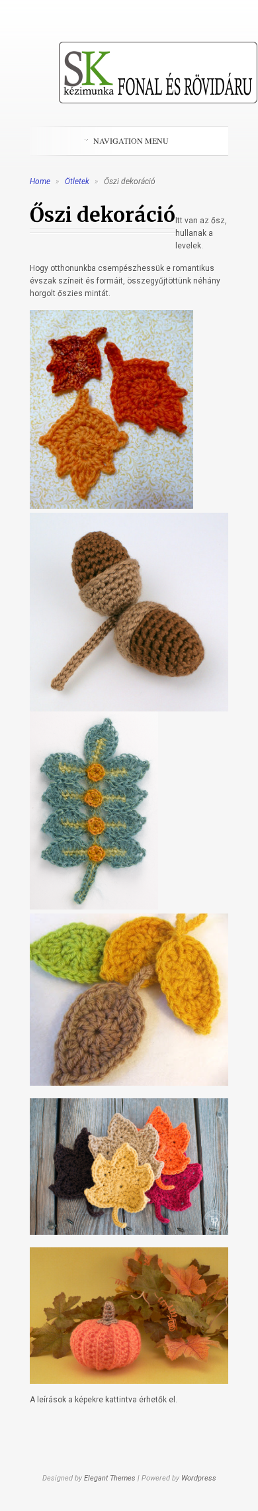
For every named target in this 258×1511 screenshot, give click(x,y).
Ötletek (78, 181)
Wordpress (198, 1478)
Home (40, 181)
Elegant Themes (110, 1478)
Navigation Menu (131, 140)
